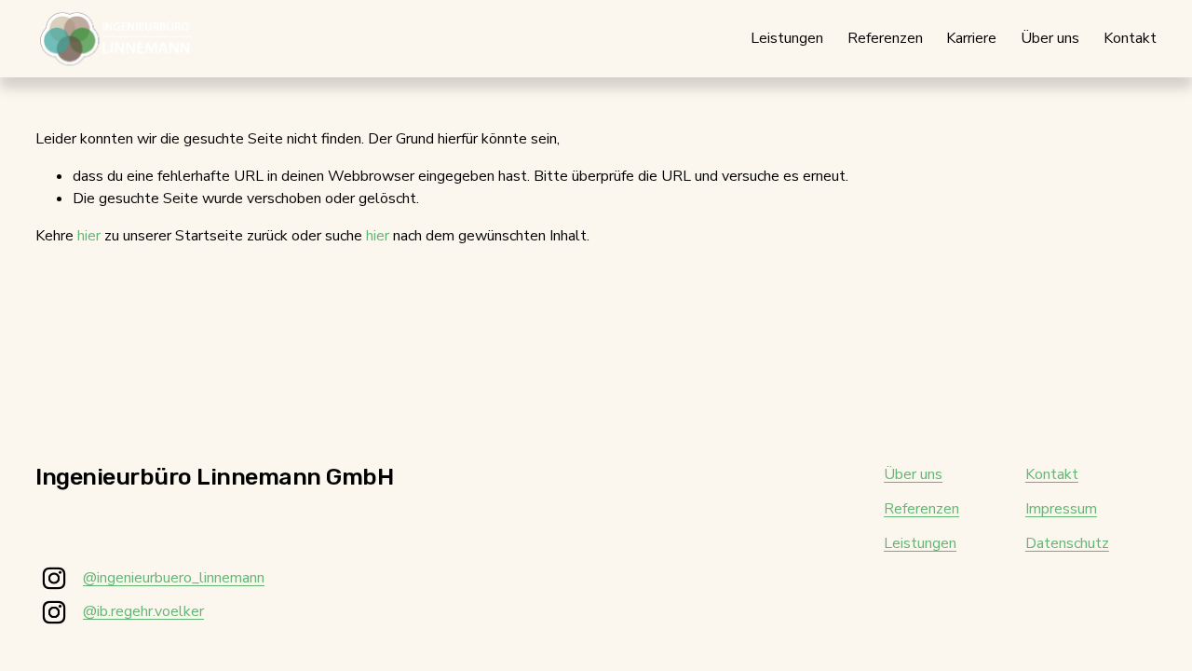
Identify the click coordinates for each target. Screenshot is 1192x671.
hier (89, 236)
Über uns (1050, 38)
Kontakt (1130, 38)
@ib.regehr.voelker (143, 611)
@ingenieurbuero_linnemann (173, 578)
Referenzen (885, 38)
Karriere (971, 38)
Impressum (1061, 509)
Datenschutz (1067, 543)
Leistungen (787, 38)
